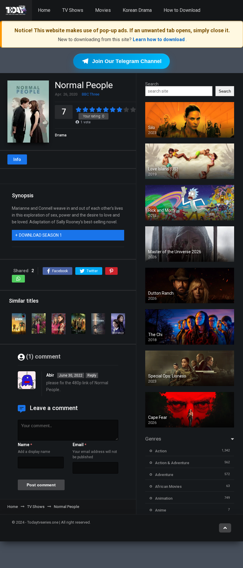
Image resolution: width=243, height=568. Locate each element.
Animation (163, 498)
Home (44, 10)
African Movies (168, 486)
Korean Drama (137, 10)
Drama (60, 135)
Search (152, 84)
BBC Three (90, 94)
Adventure (164, 474)
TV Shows (72, 10)
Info (17, 159)
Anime (160, 510)
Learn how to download (159, 39)
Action (161, 451)
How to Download (182, 10)
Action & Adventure (172, 463)
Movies (103, 10)
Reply (91, 375)
